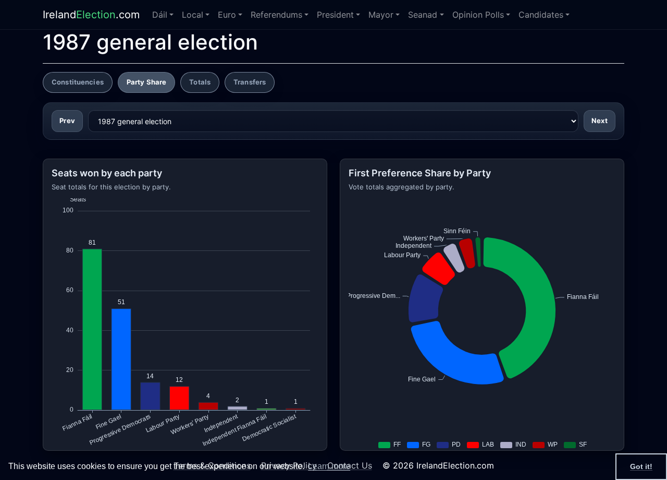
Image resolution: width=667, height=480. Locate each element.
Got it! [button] (641, 466)
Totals (200, 82)
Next (599, 120)
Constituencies (78, 82)
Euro (227, 14)
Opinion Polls (478, 14)
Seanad (422, 14)
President (335, 14)
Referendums (276, 14)
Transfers (249, 82)
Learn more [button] (329, 466)
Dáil (159, 14)
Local (192, 14)
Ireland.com (91, 14)
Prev (67, 120)
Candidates (540, 14)
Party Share (146, 82)
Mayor (380, 14)
